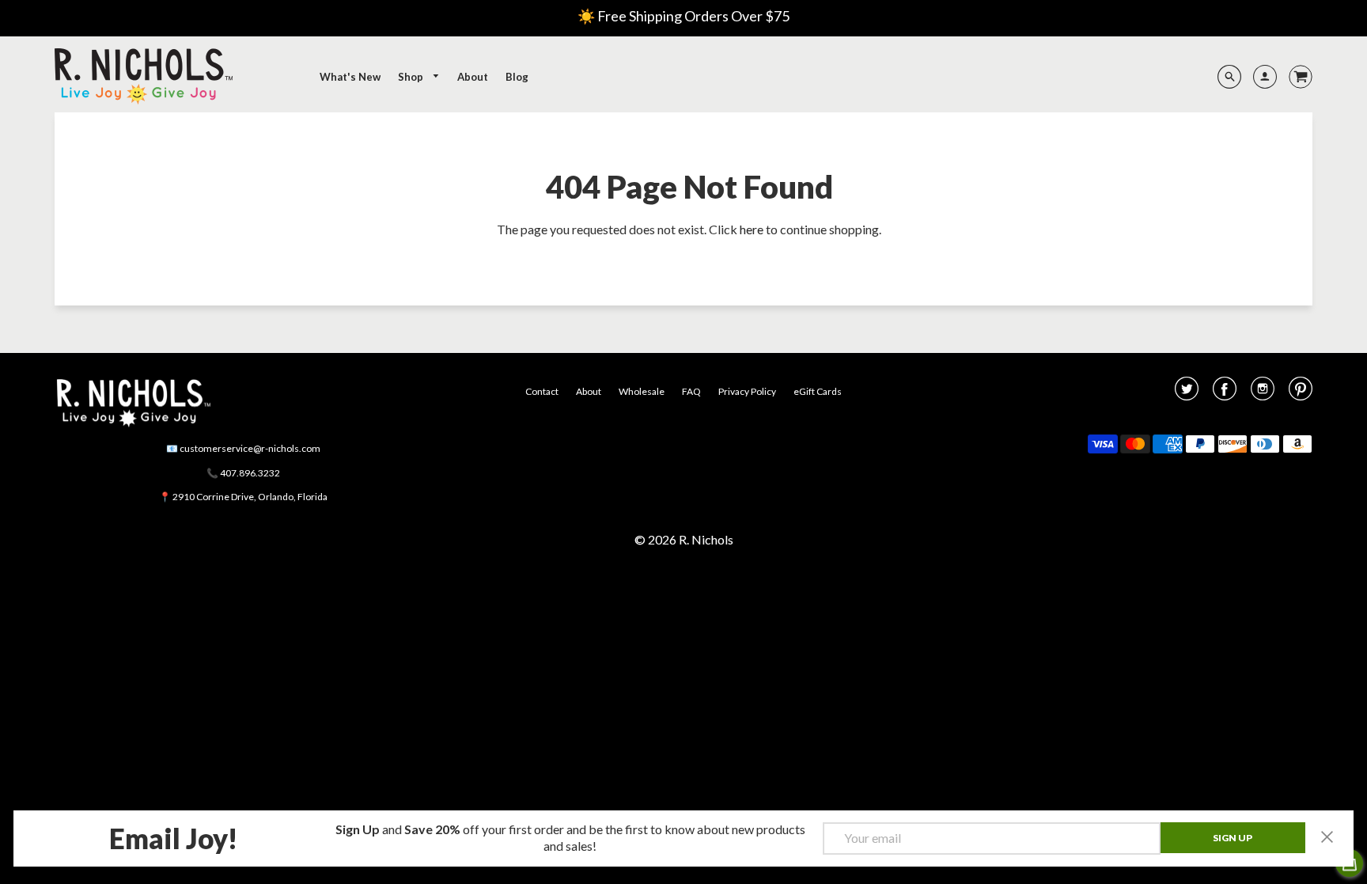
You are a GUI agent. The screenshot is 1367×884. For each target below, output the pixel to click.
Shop (412, 76)
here (751, 229)
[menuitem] (350, 77)
